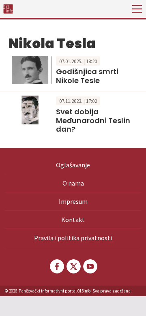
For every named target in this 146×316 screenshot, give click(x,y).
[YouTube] (89, 266)
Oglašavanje (73, 165)
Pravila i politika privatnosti (73, 238)
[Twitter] (73, 266)
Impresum (73, 201)
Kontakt (73, 220)
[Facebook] (56, 266)
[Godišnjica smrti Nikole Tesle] (30, 69)
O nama (73, 183)
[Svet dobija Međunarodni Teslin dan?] (30, 109)
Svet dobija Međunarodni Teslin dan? (93, 120)
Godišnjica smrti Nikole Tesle (87, 75)
